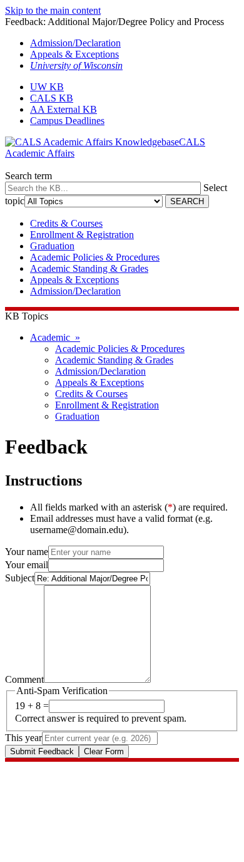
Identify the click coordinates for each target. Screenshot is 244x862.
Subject (19, 578)
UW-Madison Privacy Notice (62, 812)
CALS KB (51, 98)
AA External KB (63, 109)
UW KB (47, 86)
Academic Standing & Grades (89, 268)
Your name (26, 551)
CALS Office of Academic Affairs (73, 767)
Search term (28, 175)
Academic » (55, 337)
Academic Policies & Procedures (95, 257)
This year (23, 737)
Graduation (52, 246)
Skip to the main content (53, 10)
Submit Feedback (42, 751)
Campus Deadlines (67, 120)
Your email (26, 564)
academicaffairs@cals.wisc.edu (66, 789)
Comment (24, 679)
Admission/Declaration (75, 43)
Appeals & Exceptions (74, 54)
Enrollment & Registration (82, 234)
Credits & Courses (66, 223)
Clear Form (104, 751)
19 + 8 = (32, 705)
